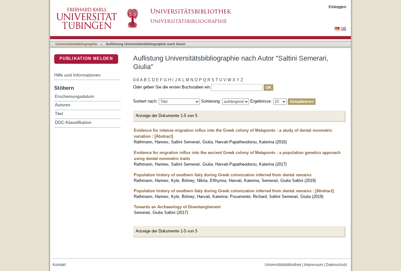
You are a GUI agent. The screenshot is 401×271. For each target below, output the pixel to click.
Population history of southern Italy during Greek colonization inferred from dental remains (222, 175)
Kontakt (59, 265)
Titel (59, 113)
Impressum (313, 265)
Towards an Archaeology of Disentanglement (177, 207)
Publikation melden (86, 58)
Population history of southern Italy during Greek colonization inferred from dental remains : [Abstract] (234, 191)
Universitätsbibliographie (76, 44)
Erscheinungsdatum (74, 96)
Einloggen (337, 7)
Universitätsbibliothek (283, 265)
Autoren (62, 105)
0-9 (136, 79)
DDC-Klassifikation (73, 122)
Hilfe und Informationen (77, 74)
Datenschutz (336, 265)
